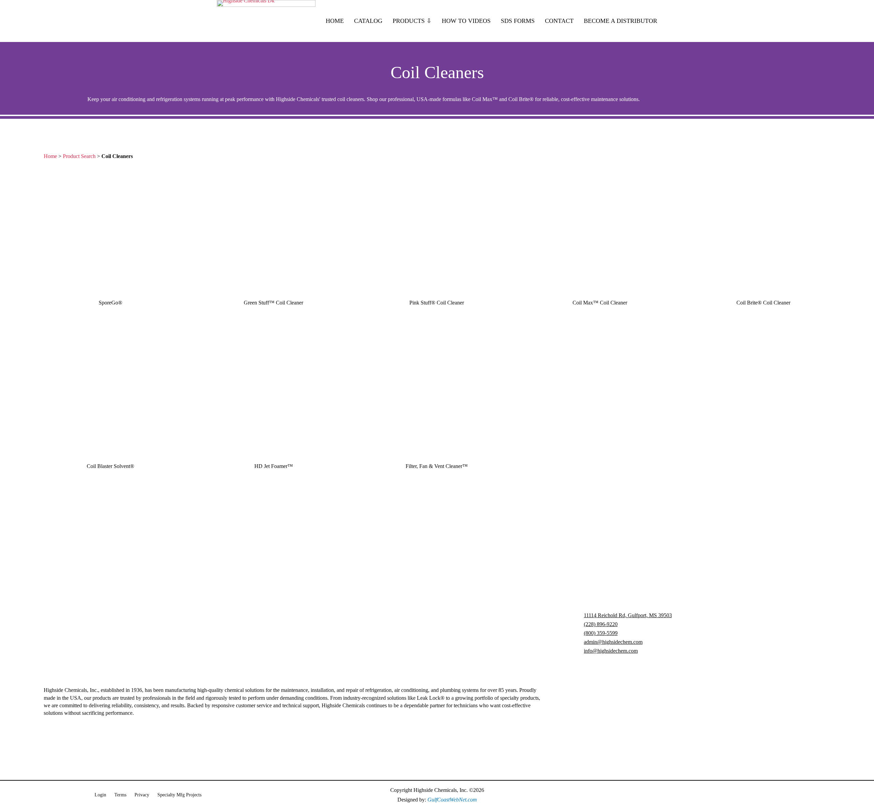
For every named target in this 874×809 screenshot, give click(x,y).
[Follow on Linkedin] (726, 795)
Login (100, 794)
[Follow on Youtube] (704, 795)
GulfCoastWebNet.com (452, 800)
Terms (120, 794)
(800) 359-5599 (601, 633)
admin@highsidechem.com (613, 642)
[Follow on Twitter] (768, 795)
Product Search (79, 156)
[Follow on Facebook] (683, 795)
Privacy (142, 794)
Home (50, 156)
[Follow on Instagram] (747, 795)
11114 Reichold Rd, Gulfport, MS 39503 (628, 615)
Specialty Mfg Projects (179, 794)
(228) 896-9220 (601, 624)
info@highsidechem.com (611, 651)
